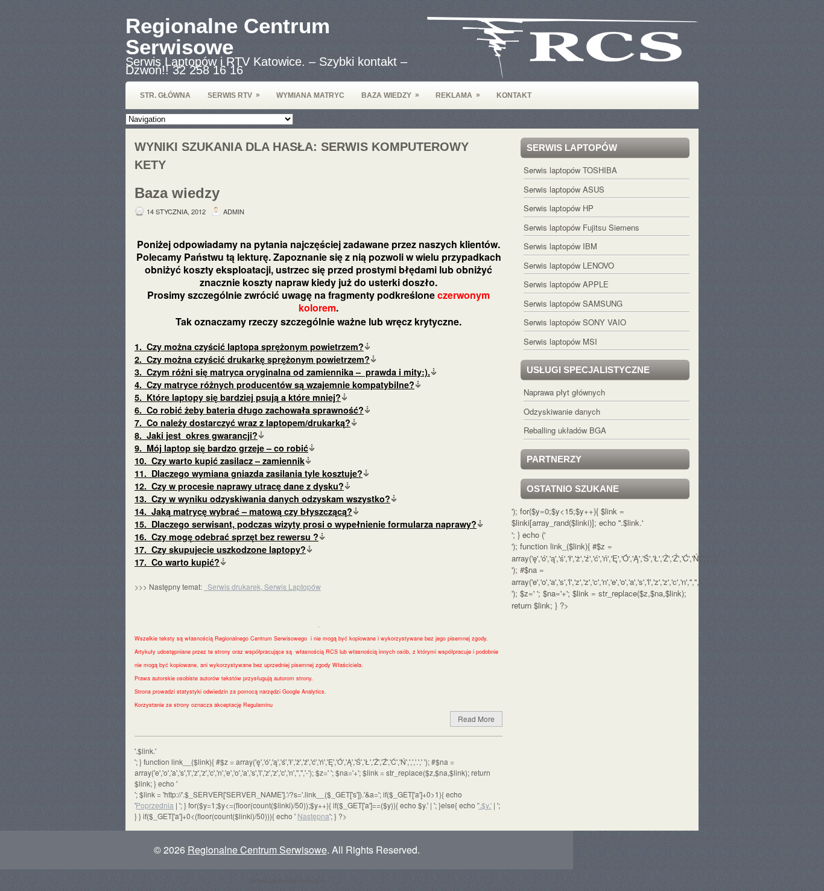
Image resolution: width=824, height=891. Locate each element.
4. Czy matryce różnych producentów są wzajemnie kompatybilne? (274, 384)
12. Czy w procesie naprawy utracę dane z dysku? (239, 486)
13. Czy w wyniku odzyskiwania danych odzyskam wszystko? (262, 499)
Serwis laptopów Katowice (287, 880)
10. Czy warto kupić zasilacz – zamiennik (220, 461)
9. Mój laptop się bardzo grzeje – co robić (221, 448)
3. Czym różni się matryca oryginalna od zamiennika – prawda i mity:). (282, 372)
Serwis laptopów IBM (560, 246)
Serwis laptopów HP (559, 208)
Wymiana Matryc (310, 95)
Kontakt (513, 95)
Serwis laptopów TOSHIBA (570, 170)
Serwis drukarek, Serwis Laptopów (262, 586)
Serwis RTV (234, 95)
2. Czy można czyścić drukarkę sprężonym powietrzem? (252, 359)
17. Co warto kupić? (177, 562)
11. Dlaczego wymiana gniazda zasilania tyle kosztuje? (249, 473)
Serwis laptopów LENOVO (569, 265)
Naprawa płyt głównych (564, 392)
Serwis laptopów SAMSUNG (573, 303)
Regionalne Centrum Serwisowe (227, 36)
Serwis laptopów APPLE (566, 284)
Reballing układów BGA (565, 430)
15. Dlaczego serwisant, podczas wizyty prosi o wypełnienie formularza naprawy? (306, 524)
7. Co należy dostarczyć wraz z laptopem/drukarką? (242, 423)
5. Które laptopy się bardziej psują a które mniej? (238, 397)
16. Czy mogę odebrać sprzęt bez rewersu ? (227, 537)
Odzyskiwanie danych (562, 411)
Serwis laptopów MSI (560, 341)
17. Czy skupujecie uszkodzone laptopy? (220, 549)
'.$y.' (485, 805)
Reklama (458, 95)
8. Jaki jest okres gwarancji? (196, 435)
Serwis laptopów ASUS (564, 189)
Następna (313, 816)
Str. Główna (165, 95)
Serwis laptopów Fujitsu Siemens (581, 227)
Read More (476, 719)
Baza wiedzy (390, 95)
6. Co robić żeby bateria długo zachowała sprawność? (249, 410)
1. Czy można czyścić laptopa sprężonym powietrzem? (249, 346)
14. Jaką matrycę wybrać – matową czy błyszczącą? (243, 511)
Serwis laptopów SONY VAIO (575, 322)
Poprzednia (155, 805)
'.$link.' (631, 522)
